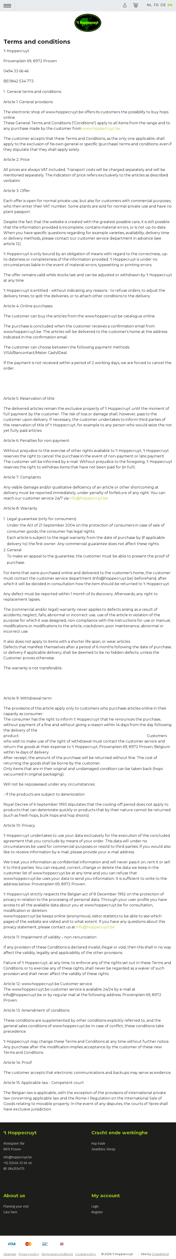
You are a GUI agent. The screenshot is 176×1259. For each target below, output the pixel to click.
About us (14, 1195)
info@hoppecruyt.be (88, 498)
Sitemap (9, 1254)
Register (97, 1212)
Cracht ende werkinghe (119, 1132)
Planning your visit (15, 1206)
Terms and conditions (57, 1254)
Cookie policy (85, 1254)
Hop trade (98, 1144)
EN (170, 5)
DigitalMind (160, 1254)
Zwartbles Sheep (103, 1149)
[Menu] (9, 5)
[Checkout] (135, 5)
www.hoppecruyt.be (101, 128)
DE (163, 5)
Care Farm (10, 1212)
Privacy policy (29, 1254)
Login (95, 1206)
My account (105, 1195)
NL (149, 5)
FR (156, 5)
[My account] (124, 5)
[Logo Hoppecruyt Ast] (88, 23)
